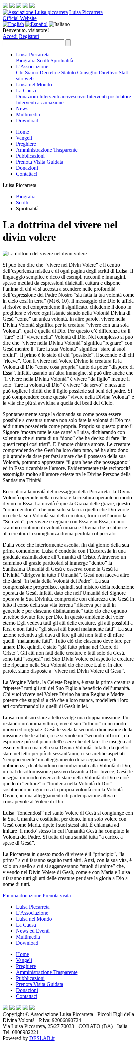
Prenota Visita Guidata (39, 162)
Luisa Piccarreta (86, 12)
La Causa (26, 90)
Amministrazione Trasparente (46, 150)
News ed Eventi (33, 931)
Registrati (29, 36)
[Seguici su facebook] (5, 6)
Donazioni (27, 96)
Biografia (26, 60)
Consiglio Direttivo (97, 72)
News (22, 108)
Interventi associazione (40, 102)
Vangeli (24, 138)
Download (27, 120)
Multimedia (28, 114)
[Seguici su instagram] (12, 6)
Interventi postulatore (109, 96)
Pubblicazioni (30, 156)
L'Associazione (32, 66)
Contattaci (26, 174)
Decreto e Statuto (58, 72)
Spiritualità (62, 60)
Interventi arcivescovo (62, 96)
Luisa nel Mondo (34, 84)
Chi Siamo (27, 72)
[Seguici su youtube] (25, 6)
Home (22, 132)
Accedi (10, 36)
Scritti (43, 60)
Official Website (20, 18)
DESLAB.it (42, 1038)
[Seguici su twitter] (18, 6)
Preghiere (26, 144)
